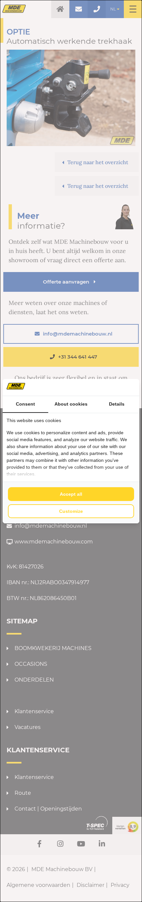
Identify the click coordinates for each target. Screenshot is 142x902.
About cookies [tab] (71, 404)
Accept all (71, 494)
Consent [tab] (25, 404)
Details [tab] (116, 404)
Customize (71, 511)
